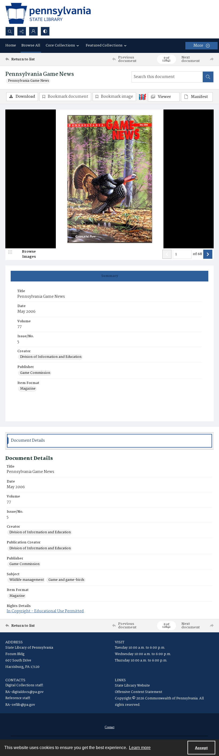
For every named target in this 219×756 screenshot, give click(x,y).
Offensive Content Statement (138, 692)
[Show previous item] (166, 254)
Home (10, 45)
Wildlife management (26, 580)
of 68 (197, 254)
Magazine (28, 388)
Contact (109, 727)
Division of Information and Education (50, 357)
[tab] (109, 276)
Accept (201, 748)
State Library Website (132, 685)
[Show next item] (207, 254)
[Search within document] (208, 77)
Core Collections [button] (60, 45)
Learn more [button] (140, 747)
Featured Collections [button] (104, 45)
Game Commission (35, 373)
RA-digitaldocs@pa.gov (24, 692)
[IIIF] (142, 96)
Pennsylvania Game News (28, 81)
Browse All (30, 45)
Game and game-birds (66, 580)
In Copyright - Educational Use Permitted (45, 611)
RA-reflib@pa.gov (20, 705)
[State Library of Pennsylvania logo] (48, 13)
